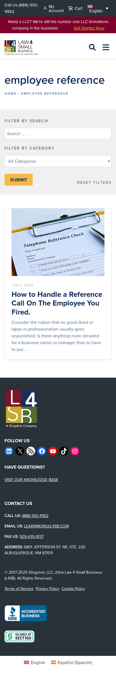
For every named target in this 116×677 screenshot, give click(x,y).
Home (11, 93)
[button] (97, 8)
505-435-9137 (32, 536)
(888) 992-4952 (35, 515)
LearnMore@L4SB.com (46, 526)
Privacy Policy (47, 588)
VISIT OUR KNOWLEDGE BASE (31, 479)
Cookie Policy (73, 588)
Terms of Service (19, 588)
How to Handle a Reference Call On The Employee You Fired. (57, 303)
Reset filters (94, 182)
